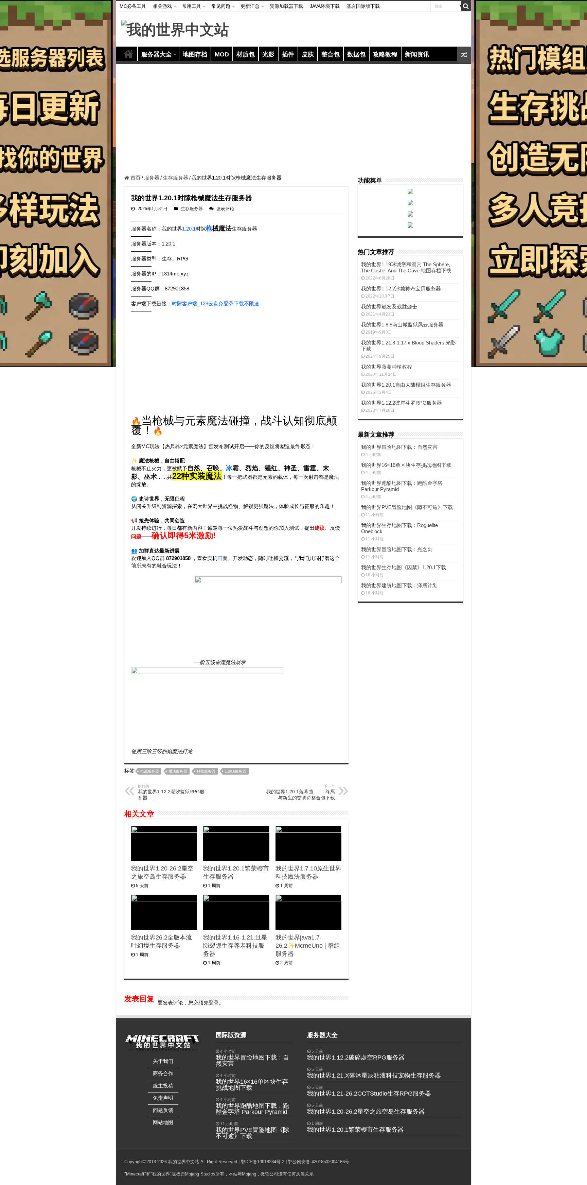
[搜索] (466, 6)
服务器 (151, 178)
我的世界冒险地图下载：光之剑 (396, 549)
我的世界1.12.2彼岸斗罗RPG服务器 (401, 403)
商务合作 (163, 1073)
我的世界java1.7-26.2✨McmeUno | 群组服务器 (307, 945)
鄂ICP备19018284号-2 (262, 1161)
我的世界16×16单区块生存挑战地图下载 (406, 465)
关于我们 (163, 1061)
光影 (268, 54)
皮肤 (308, 54)
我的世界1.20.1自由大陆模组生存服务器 (406, 385)
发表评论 (225, 208)
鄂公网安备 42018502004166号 (318, 1161)
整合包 (330, 54)
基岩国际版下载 (363, 6)
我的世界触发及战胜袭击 (389, 306)
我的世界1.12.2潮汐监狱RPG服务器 (171, 792)
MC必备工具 (133, 6)
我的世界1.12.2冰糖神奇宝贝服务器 (401, 288)
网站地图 (163, 1122)
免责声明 (163, 1098)
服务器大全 (156, 54)
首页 (128, 54)
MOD (222, 54)
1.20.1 (189, 229)
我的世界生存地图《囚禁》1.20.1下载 (403, 567)
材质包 (245, 54)
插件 (288, 54)
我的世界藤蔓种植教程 (386, 367)
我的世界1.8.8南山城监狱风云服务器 (402, 324)
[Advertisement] (293, 120)
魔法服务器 (177, 771)
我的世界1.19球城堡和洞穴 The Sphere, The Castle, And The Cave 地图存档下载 (406, 267)
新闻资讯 (417, 54)
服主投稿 (163, 1085)
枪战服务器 (149, 771)
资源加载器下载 (286, 6)
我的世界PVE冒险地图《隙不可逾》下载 (407, 507)
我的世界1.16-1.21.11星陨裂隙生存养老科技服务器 (235, 945)
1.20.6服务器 (235, 771)
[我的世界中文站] (175, 28)
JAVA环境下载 (325, 6)
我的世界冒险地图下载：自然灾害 (399, 447)
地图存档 (195, 54)
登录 (214, 1002)
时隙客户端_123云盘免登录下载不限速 (215, 303)
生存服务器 (175, 178)
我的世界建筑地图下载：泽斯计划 (399, 585)
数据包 (356, 54)
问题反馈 (163, 1110)
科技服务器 (206, 771)
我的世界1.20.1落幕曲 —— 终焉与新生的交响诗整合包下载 (300, 792)
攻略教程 (385, 54)
